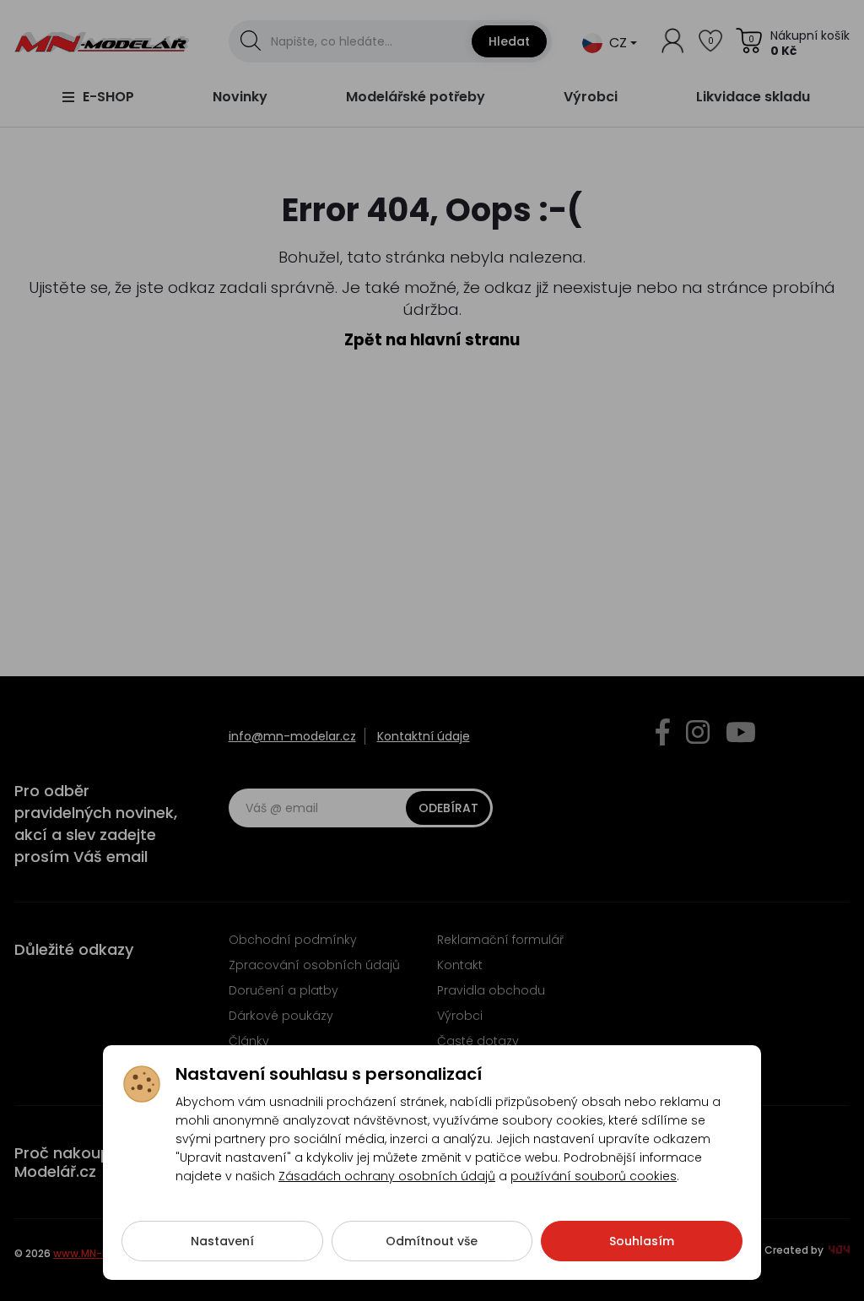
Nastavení (222, 1241)
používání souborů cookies (593, 1176)
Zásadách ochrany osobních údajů (386, 1176)
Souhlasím (641, 1241)
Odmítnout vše (432, 1241)
